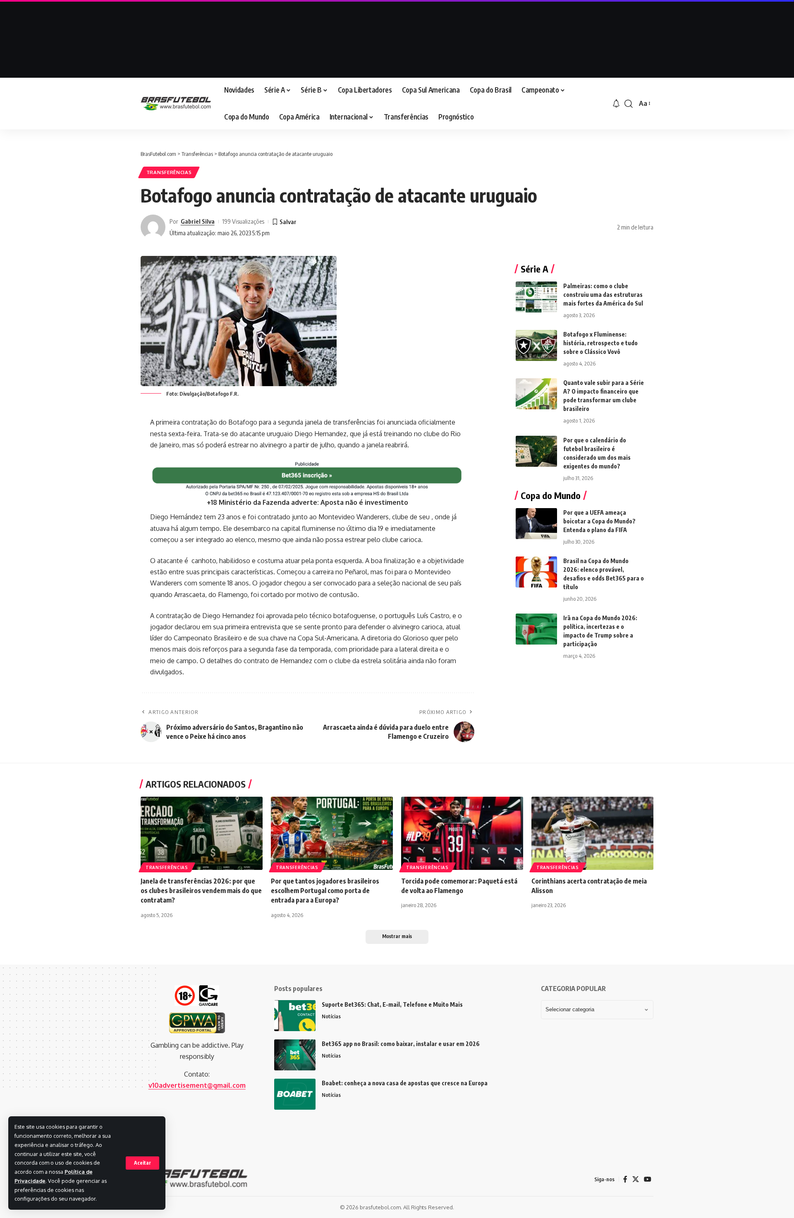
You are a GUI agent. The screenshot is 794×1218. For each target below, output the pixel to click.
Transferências (169, 172)
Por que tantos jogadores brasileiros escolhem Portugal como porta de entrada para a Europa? (325, 890)
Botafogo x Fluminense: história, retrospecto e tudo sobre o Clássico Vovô (600, 343)
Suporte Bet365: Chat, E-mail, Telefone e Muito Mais (392, 1004)
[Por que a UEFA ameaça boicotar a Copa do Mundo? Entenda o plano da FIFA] (536, 523)
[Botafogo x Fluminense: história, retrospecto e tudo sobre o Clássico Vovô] (536, 345)
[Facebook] (625, 1179)
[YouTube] (647, 1179)
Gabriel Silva (198, 221)
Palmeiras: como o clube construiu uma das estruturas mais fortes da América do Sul (603, 294)
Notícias (331, 1016)
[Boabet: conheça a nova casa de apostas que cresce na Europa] (295, 1094)
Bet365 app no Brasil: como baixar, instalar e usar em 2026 (401, 1043)
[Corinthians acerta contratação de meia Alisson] (592, 833)
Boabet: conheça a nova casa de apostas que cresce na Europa (405, 1083)
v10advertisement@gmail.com (197, 1085)
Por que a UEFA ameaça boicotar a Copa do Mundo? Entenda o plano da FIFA (599, 521)
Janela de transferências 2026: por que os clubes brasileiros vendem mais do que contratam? (201, 890)
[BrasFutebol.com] (176, 103)
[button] (142, 1163)
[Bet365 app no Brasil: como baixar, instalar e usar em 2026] (295, 1054)
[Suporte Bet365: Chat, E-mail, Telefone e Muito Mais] (295, 1015)
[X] (635, 1179)
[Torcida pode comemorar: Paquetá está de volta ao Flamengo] (462, 833)
